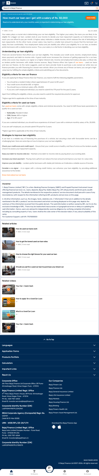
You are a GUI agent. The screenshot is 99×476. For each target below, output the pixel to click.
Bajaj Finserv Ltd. (55, 385)
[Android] (54, 427)
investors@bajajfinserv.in (18, 438)
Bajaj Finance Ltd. (56, 388)
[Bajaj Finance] (11, 3)
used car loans (10, 106)
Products (49, 470)
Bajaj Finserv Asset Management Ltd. (63, 413)
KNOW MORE (91, 18)
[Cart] (96, 3)
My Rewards (34, 474)
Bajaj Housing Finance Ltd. (59, 402)
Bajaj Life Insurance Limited (59, 395)
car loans (79, 62)
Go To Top (50, 340)
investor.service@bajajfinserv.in (21, 401)
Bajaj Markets (54, 399)
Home (11, 474)
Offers (65, 474)
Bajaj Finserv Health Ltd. (58, 409)
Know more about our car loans (14, 175)
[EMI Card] (86, 3)
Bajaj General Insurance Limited (61, 392)
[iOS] (59, 427)
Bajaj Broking (54, 406)
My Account (87, 474)
